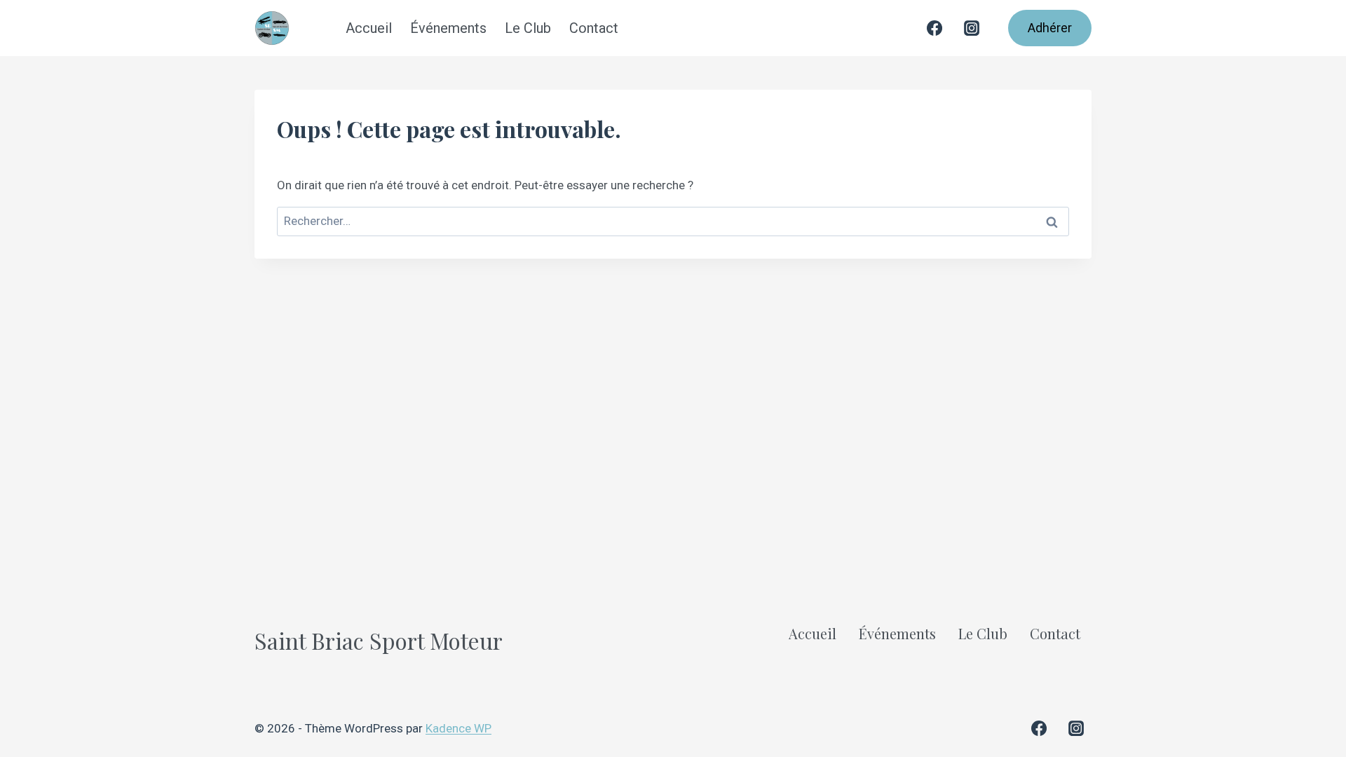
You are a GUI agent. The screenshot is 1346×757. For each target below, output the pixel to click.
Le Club (528, 28)
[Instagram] (971, 28)
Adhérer (1050, 27)
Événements (448, 28)
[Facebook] (934, 28)
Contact (593, 28)
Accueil (369, 28)
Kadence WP (458, 728)
